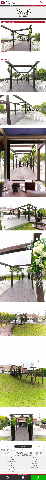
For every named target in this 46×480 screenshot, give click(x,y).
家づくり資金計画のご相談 (11, 461)
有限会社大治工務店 (8, 2)
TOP (11, 457)
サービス (12, 465)
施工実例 (34, 465)
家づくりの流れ (34, 459)
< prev (7, 446)
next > (39, 446)
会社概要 (34, 467)
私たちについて (11, 467)
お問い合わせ (34, 5)
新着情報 (34, 457)
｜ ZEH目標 (11, 471)
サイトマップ (34, 469)
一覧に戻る (23, 446)
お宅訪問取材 (11, 459)
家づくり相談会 (34, 461)
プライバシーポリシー (11, 469)
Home (1, 19)
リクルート (11, 463)
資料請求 (11, 5)
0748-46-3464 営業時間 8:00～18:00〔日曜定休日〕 (41, 2)
